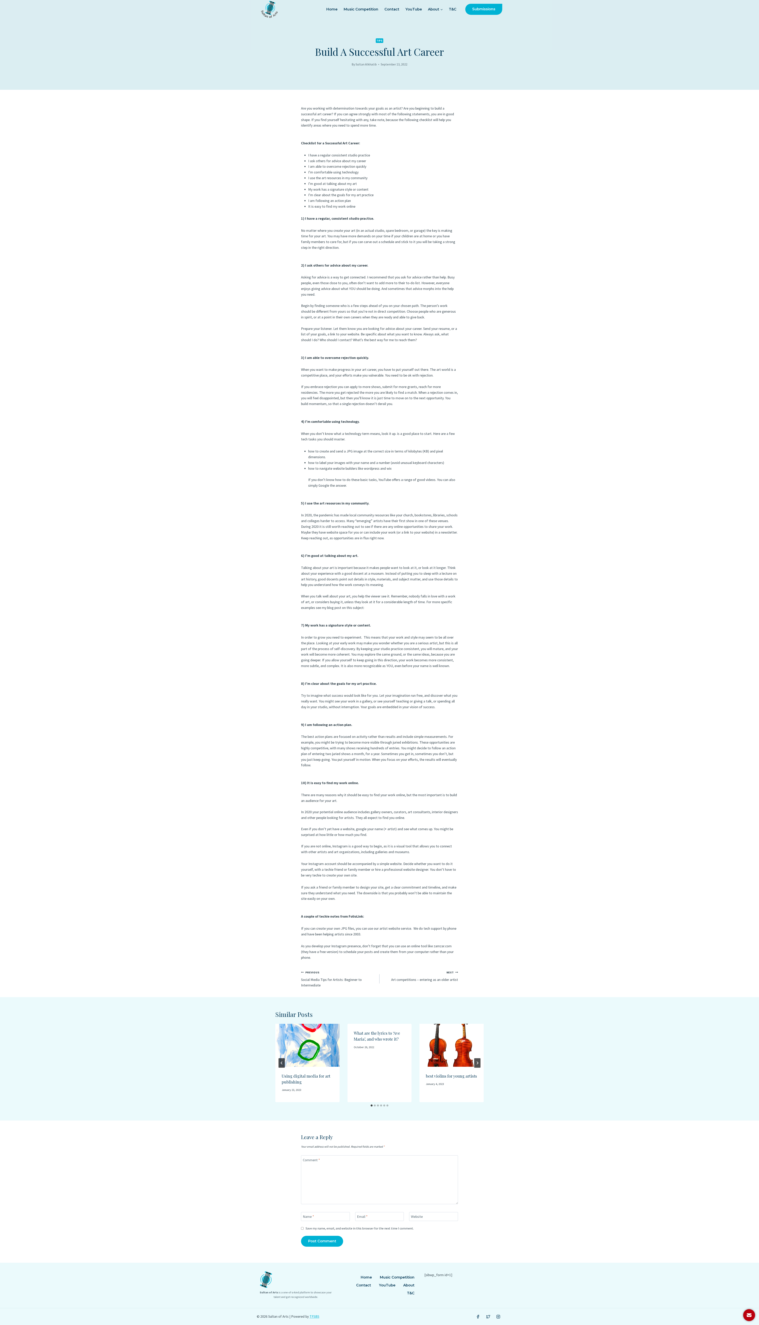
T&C (452, 9)
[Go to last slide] (281, 1063)
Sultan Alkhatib (366, 64)
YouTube (413, 9)
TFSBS (314, 1316)
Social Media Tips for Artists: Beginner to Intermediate (331, 979)
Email (362, 1216)
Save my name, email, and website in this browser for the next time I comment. (360, 1228)
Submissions (483, 9)
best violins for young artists (451, 1076)
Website (417, 1216)
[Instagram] (498, 1317)
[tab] (372, 1105)
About (408, 1285)
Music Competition (361, 9)
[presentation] (307, 1045)
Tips (379, 40)
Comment (311, 1160)
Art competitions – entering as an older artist (424, 976)
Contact (391, 9)
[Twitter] (488, 1317)
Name (308, 1216)
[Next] (477, 1063)
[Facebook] (478, 1317)
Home (332, 9)
